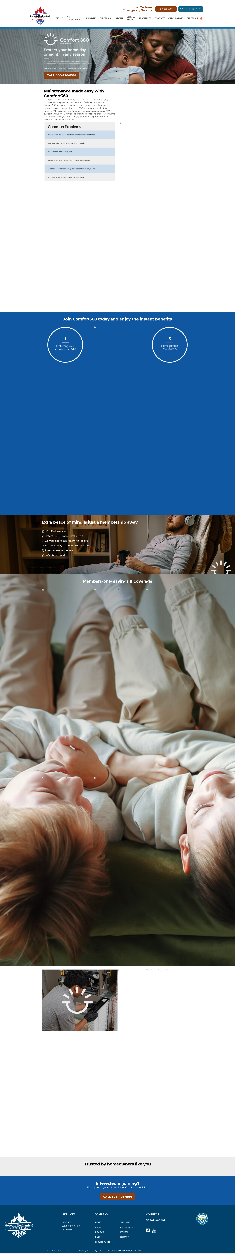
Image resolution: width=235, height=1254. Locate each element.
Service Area (126, 1227)
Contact (160, 18)
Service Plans (102, 1242)
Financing (125, 1222)
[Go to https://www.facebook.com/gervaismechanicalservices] (148, 1230)
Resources (145, 18)
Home (98, 1222)
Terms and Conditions (67, 1251)
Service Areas (131, 18)
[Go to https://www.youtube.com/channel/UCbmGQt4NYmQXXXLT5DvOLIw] (154, 1231)
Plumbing (91, 18)
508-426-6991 (166, 9)
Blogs (98, 1237)
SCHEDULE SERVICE (190, 9)
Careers (124, 1232)
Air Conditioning (74, 18)
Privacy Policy (52, 1251)
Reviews (99, 1232)
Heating (58, 18)
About (119, 18)
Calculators (175, 18)
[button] (61, 75)
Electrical (106, 18)
